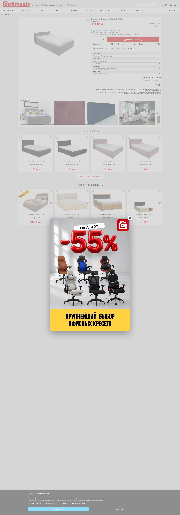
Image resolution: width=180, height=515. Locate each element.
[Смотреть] (90, 274)
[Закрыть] (130, 218)
